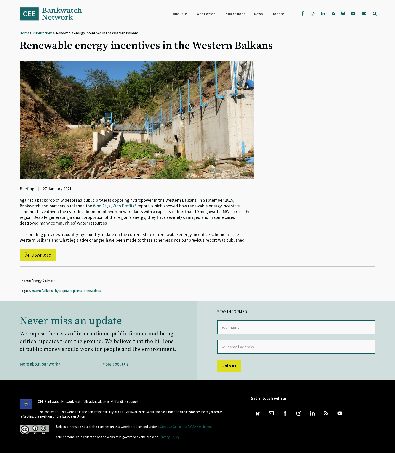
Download (40, 255)
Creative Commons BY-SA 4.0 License (186, 426)
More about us (115, 364)
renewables (92, 291)
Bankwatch (54, 14)
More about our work (39, 364)
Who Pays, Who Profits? (114, 206)
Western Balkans (41, 291)
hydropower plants (68, 291)
